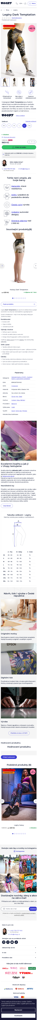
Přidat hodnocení (9, 757)
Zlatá (20, 396)
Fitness (24, 411)
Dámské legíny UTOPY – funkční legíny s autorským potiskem (21, 378)
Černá (13, 396)
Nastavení (18, 1010)
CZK (20, 3)
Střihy (14, 195)
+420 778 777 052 (16, 3)
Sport (13, 411)
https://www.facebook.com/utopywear (8, 942)
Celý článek (7, 506)
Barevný (14, 404)
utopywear (3, 942)
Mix (17, 396)
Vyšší (13, 407)
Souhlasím (18, 1015)
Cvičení (13, 400)
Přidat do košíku (20, 147)
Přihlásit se (33, 909)
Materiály (15, 186)
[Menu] (32, 3)
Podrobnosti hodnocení (9, 20)
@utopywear (16, 942)
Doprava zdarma (19, 221)
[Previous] (2, 266)
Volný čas (19, 411)
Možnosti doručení (9, 137)
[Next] (36, 266)
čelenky (21, 339)
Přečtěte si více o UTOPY (19, 733)
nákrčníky (3, 341)
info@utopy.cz (25, 169)
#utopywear (20, 851)
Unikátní (15, 212)
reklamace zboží (8, 476)
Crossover (14, 386)
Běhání (22, 400)
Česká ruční (16, 205)
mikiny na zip (10, 339)
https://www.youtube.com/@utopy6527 (12, 942)
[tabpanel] (19, 263)
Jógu (18, 400)
